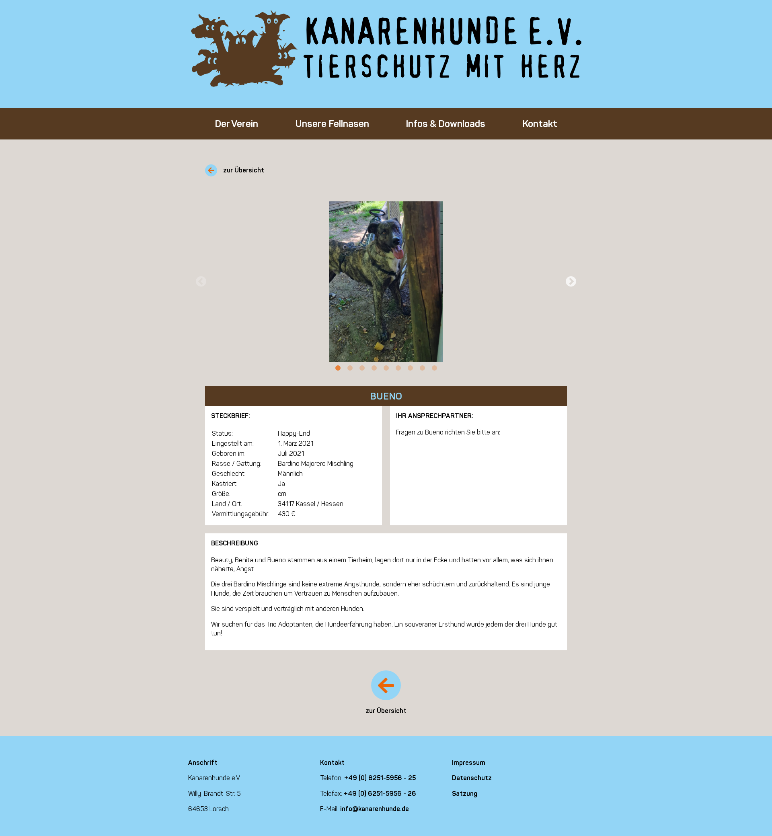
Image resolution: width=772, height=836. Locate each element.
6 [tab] (398, 368)
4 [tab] (374, 368)
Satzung (464, 793)
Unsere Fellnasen (332, 123)
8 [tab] (422, 368)
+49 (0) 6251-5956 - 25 (380, 778)
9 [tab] (434, 368)
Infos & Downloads (445, 123)
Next (571, 282)
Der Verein (236, 123)
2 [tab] (350, 368)
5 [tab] (386, 368)
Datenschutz (472, 778)
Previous (201, 282)
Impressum (468, 762)
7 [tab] (410, 368)
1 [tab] (338, 368)
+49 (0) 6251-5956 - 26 (380, 793)
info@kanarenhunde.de (374, 809)
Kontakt (539, 123)
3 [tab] (362, 368)
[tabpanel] (386, 281)
